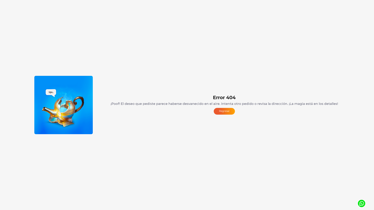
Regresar (224, 111)
